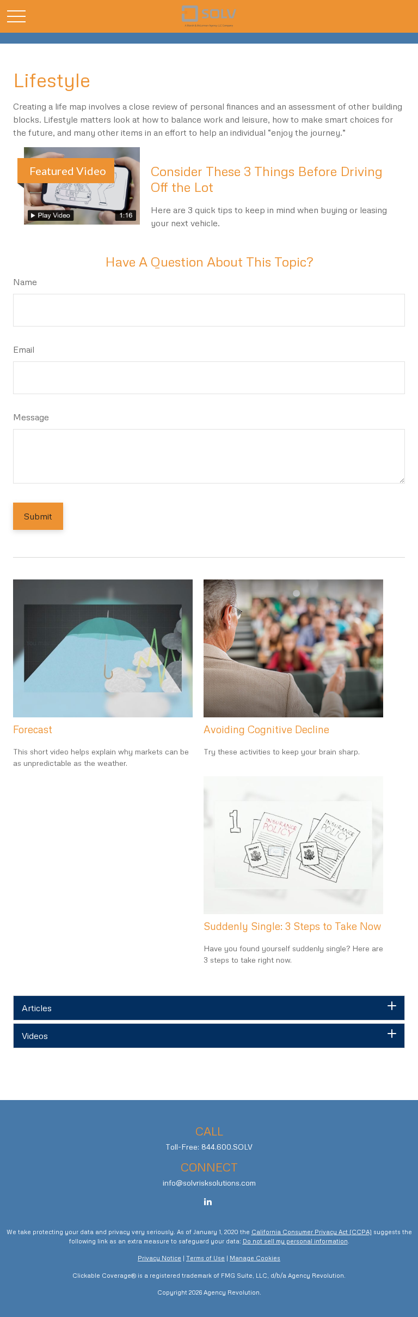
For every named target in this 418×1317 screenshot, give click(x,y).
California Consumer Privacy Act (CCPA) (311, 1231)
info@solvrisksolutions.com (209, 1182)
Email (23, 349)
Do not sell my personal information (295, 1240)
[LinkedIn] (208, 1201)
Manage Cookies (255, 1257)
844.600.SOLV (227, 1146)
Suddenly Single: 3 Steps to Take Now (292, 926)
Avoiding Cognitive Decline (266, 729)
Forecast (32, 729)
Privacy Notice (159, 1257)
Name (25, 281)
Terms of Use (205, 1257)
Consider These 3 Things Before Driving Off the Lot (267, 179)
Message (31, 417)
